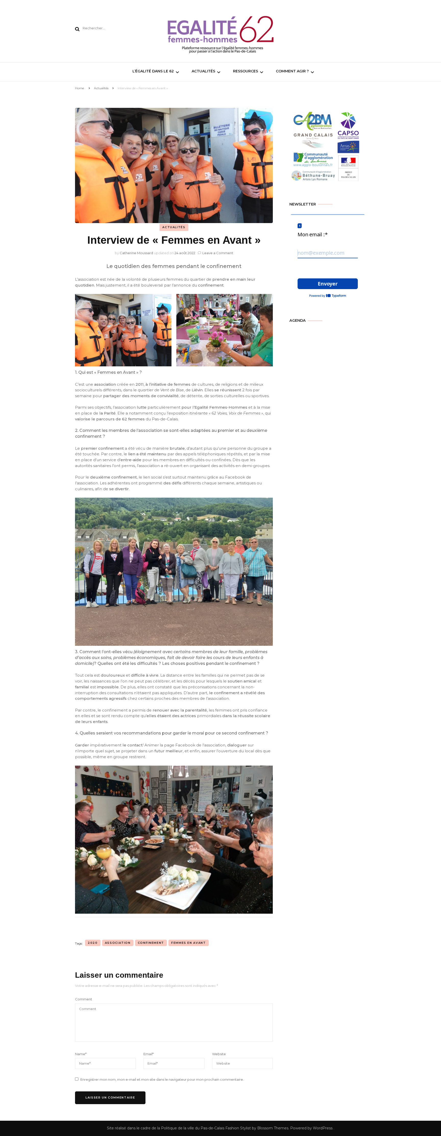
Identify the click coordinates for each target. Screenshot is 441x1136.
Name (81, 1054)
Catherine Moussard (136, 253)
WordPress (323, 1128)
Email (148, 1054)
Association (118, 943)
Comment (83, 999)
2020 (93, 943)
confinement (151, 943)
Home (79, 88)
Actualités (203, 71)
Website (219, 1054)
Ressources (245, 71)
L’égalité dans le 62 (153, 71)
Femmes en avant (188, 943)
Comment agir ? (292, 71)
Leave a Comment (217, 253)
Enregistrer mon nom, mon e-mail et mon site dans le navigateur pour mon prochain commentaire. (162, 1079)
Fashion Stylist (237, 1128)
